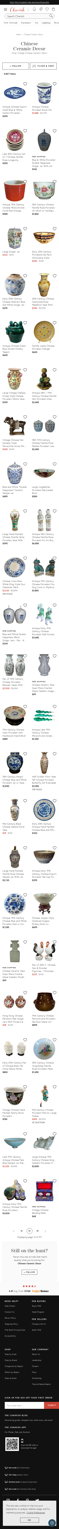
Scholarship (37, 1378)
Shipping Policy (11, 1324)
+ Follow (15, 66)
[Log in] (28, 9)
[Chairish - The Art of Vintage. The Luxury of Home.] (17, 9)
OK (29, 1520)
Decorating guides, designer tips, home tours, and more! (29, 1420)
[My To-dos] (34, 9)
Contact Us (9, 1312)
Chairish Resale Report (41, 1384)
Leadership (36, 1360)
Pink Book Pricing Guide (15, 1330)
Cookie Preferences (36, 1512)
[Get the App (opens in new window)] (12, 1444)
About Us (36, 1354)
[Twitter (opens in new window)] (37, 1500)
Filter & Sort (46, 66)
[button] (6, 9)
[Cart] (53, 9)
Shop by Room (11, 1378)
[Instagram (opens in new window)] (8, 1500)
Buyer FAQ (36, 1306)
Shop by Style (11, 1354)
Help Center (10, 1306)
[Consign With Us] (41, 9)
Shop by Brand (11, 1360)
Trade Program (38, 1312)
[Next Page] (45, 1231)
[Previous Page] (14, 1231)
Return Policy (10, 1318)
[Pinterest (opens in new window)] (27, 1500)
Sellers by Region (12, 1372)
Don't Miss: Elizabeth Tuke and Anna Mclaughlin (29, 2)
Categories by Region (14, 1366)
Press (34, 1372)
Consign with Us (39, 1324)
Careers (35, 1366)
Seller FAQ (36, 1330)
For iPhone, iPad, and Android (17, 1432)
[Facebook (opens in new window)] (18, 1500)
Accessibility (10, 1336)
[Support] (52, 1523)
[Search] (51, 16)
